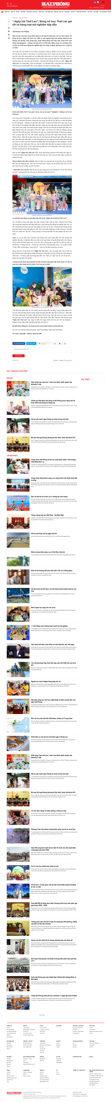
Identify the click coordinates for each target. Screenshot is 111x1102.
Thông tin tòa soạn (77, 1092)
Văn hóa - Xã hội (10, 1076)
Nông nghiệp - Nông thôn (29, 1029)
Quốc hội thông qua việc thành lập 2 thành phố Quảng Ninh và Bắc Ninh (53, 978)
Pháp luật (41, 11)
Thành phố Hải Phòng (94, 1043)
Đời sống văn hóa (27, 1043)
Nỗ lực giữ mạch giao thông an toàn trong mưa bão (50, 419)
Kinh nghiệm (59, 1062)
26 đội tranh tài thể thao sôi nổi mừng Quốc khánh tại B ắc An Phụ (53, 590)
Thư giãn (42, 1050)
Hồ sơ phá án (92, 1029)
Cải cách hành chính (11, 1033)
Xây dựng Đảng (10, 1029)
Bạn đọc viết (43, 1058)
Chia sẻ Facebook (19, 343)
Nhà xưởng (9, 1045)
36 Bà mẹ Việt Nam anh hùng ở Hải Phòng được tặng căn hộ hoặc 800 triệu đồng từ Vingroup (53, 402)
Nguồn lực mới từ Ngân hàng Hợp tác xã (45, 681)
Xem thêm (42, 1015)
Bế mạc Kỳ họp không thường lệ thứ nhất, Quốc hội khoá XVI (53, 438)
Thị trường (25, 1031)
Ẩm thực (9, 1064)
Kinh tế (13, 11)
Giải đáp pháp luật (93, 1083)
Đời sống (96, 11)
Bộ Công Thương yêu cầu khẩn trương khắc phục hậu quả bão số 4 (53, 960)
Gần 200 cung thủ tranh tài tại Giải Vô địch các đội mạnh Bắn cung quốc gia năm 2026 (53, 849)
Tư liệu (57, 1047)
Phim (8, 1081)
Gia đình (9, 1058)
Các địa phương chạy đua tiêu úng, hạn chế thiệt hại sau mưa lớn (53, 664)
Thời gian (61, 360)
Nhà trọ (8, 1048)
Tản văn (41, 1047)
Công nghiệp (26, 1027)
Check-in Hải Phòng (44, 1077)
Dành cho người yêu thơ (45, 1045)
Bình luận (58, 1045)
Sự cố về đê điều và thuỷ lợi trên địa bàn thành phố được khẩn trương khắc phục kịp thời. (53, 554)
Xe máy (58, 1074)
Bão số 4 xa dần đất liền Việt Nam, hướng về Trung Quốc (52, 718)
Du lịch (58, 1056)
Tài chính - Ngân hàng (28, 1035)
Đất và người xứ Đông (29, 1056)
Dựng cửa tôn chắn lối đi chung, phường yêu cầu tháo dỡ (52, 940)
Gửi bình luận (18, 355)
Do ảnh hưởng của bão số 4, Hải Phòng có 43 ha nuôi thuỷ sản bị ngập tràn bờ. (50, 536)
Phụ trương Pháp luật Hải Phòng (96, 1071)
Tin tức (8, 1027)
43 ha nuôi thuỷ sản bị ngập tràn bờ (44, 534)
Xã (73, 1043)
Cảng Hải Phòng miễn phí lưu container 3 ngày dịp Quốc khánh (54, 996)
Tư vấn (90, 1033)
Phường (74, 1045)
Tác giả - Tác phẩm (27, 1045)
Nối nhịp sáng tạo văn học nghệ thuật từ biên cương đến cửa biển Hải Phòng (53, 701)
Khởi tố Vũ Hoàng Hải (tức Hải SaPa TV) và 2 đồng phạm (51, 571)
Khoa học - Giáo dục (32, 11)
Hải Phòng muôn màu (12, 1077)
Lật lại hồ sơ (9, 1079)
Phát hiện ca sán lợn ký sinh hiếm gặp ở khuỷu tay (49, 737)
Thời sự (41, 1074)
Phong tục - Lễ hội (27, 1058)
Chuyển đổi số (76, 1033)
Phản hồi (42, 1060)
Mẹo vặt (8, 1066)
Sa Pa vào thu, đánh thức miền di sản (45, 866)
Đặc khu (75, 1047)
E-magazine (96, 7)
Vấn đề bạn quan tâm (94, 1081)
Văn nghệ (66, 11)
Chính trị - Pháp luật (27, 1072)
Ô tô (57, 1072)
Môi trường (42, 1031)
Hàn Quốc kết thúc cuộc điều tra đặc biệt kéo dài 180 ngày (52, 644)
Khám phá (58, 1058)
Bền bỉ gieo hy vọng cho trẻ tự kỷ (43, 607)
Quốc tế (73, 11)
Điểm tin (42, 1072)
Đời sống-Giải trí (43, 1076)
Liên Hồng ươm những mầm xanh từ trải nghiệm (50, 626)
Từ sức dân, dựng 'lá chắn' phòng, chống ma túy (48, 811)
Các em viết (42, 1048)
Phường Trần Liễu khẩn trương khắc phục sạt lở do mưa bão (53, 829)
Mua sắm (9, 1062)
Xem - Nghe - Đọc (27, 1047)
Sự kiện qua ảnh (77, 1056)
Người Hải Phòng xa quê (28, 1064)
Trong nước (92, 1045)
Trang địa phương (81, 11)
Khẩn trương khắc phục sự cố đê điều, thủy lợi (48, 552)
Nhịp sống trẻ (10, 1060)
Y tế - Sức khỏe (43, 1027)
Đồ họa (91, 1056)
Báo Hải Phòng (23, 17)
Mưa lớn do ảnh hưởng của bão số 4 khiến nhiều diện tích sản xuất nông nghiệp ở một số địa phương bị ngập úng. (54, 668)
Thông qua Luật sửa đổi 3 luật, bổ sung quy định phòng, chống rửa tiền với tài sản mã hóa (54, 923)
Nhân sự (9, 1035)
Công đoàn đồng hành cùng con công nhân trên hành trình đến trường (54, 479)
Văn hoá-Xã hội (26, 1076)
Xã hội (17, 11)
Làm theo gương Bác (11, 1031)
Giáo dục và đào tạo (77, 1027)
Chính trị (7, 11)
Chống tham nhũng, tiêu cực (95, 1031)
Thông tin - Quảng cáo (79, 1070)
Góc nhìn (23, 11)
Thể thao (89, 11)
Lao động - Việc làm (44, 1029)
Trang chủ (15, 17)
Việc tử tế (42, 1033)
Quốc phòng (10, 1037)
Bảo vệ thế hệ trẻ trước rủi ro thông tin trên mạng (49, 497)
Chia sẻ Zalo (32, 343)
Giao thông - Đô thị (27, 1033)
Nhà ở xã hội (9, 1047)
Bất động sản (49, 11)
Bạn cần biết (92, 1085)
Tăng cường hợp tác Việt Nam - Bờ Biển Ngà (47, 515)
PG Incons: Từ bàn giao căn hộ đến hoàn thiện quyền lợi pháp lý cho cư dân (53, 886)
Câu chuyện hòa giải (94, 1079)
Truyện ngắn (43, 1043)
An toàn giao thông (44, 1079)
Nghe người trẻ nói (44, 1081)
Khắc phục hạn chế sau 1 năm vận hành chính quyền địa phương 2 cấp (51, 383)
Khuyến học (75, 1029)
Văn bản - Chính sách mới (95, 1073)
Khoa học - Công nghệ (78, 1031)
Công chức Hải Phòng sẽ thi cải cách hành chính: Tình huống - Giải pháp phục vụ (54, 461)
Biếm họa (42, 1052)
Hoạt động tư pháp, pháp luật (96, 1075)
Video (90, 7)
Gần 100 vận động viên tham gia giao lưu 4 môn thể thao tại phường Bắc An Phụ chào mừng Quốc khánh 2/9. (52, 594)
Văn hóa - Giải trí (58, 11)
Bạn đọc (42, 1056)
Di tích (24, 1060)
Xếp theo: (55, 360)
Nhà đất (8, 1043)
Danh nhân (25, 1062)
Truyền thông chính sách (95, 1077)
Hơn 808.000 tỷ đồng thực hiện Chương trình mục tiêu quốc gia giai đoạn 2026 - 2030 (54, 904)
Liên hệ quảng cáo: (77, 1096)
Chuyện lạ (58, 1060)
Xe (57, 1070)
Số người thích (68, 360)
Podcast (102, 7)
